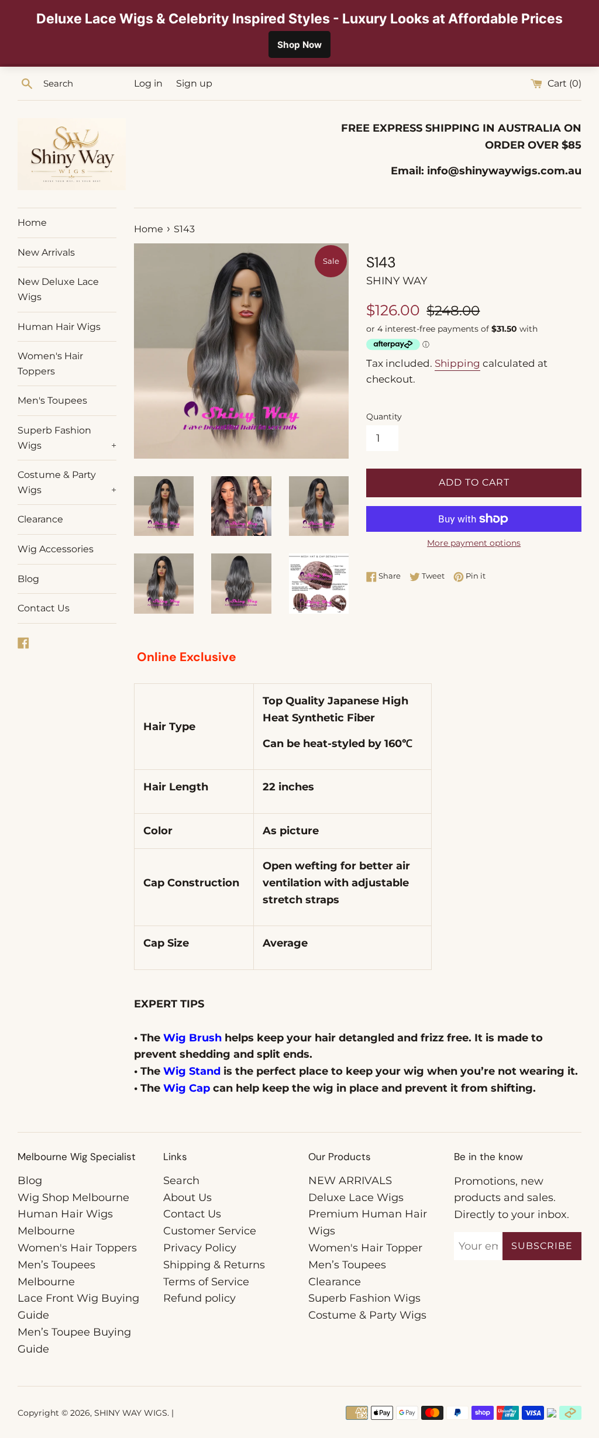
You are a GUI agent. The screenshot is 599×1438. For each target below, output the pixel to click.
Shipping (457, 363)
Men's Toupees (52, 400)
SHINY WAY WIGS (130, 1413)
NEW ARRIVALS (350, 1180)
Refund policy (199, 1298)
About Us (187, 1197)
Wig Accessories (56, 549)
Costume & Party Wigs (67, 482)
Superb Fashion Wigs (67, 438)
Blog (28, 578)
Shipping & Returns (214, 1264)
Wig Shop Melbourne (73, 1197)
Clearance (40, 519)
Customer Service (209, 1230)
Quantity (384, 416)
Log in (148, 83)
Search (181, 1180)
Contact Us (44, 608)
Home (32, 222)
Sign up (194, 83)
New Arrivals (46, 252)
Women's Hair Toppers (50, 363)
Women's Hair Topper (365, 1247)
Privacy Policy (199, 1247)
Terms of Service (206, 1281)
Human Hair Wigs (59, 326)
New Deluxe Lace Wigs (58, 289)
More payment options (474, 543)
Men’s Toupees (347, 1264)
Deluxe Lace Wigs (356, 1197)
